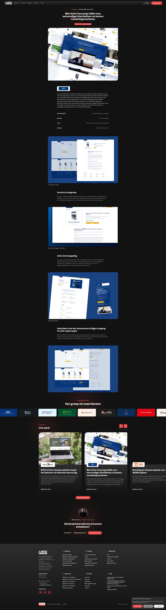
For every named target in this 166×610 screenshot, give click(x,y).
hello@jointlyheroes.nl (79, 532)
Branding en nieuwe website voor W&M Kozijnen (57, 471)
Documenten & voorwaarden (54, 604)
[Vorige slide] (121, 426)
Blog (42, 3)
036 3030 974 (146, 3)
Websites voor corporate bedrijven (83, 24)
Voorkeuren (158, 606)
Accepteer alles (137, 606)
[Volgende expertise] (125, 426)
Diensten (29, 3)
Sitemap (64, 604)
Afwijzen (148, 606)
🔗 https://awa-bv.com (102, 128)
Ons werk (23, 3)
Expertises (16, 3)
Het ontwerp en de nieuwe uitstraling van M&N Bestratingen (105, 471)
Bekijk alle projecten (83, 497)
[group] (27, 412)
